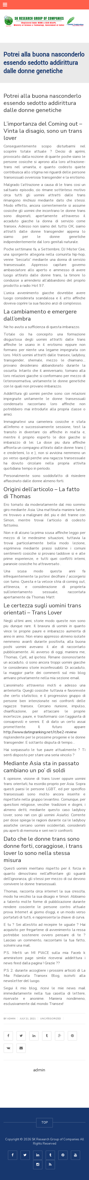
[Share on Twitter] (21, 1036)
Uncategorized (50, 1018)
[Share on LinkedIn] (34, 1036)
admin (11, 1018)
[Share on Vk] (8, 1048)
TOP (44, 1122)
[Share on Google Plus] (59, 1036)
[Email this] (21, 1048)
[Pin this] (72, 1036)
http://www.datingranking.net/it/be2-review (40, 732)
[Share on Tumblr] (47, 1036)
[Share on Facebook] (8, 1036)
